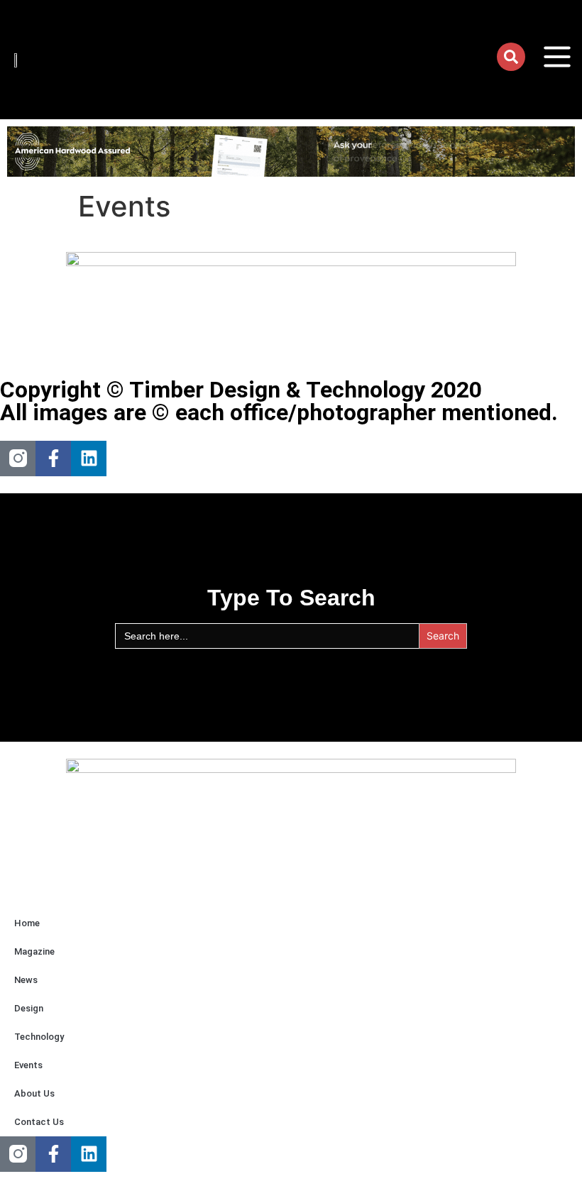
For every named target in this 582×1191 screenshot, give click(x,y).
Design (28, 1008)
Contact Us (39, 1121)
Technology (39, 1036)
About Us (34, 1093)
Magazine (34, 951)
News (26, 980)
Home (27, 923)
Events (28, 1065)
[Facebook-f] (53, 458)
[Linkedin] (88, 458)
